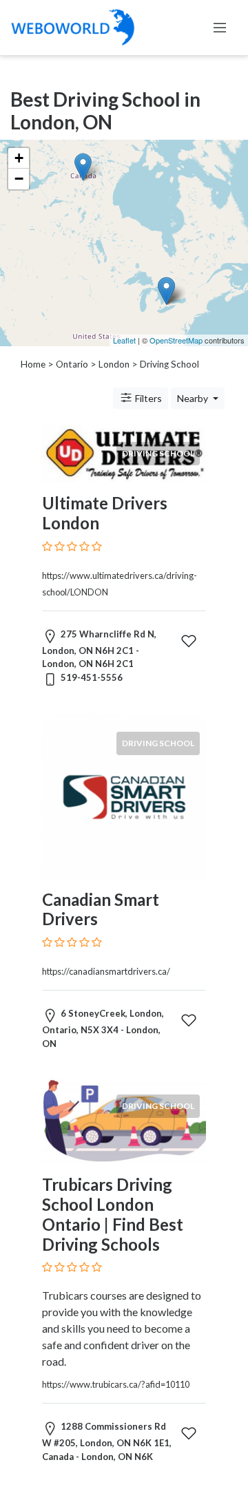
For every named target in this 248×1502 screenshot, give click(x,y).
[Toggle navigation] (220, 27)
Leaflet (124, 340)
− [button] (18, 178)
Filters (147, 398)
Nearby (193, 398)
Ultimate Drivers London (104, 513)
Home (33, 364)
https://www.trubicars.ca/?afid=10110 (115, 1384)
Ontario (72, 364)
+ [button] (18, 158)
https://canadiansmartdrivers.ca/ (106, 971)
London (114, 364)
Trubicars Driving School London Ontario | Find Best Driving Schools (112, 1214)
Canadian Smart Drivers (100, 909)
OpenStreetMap (176, 340)
